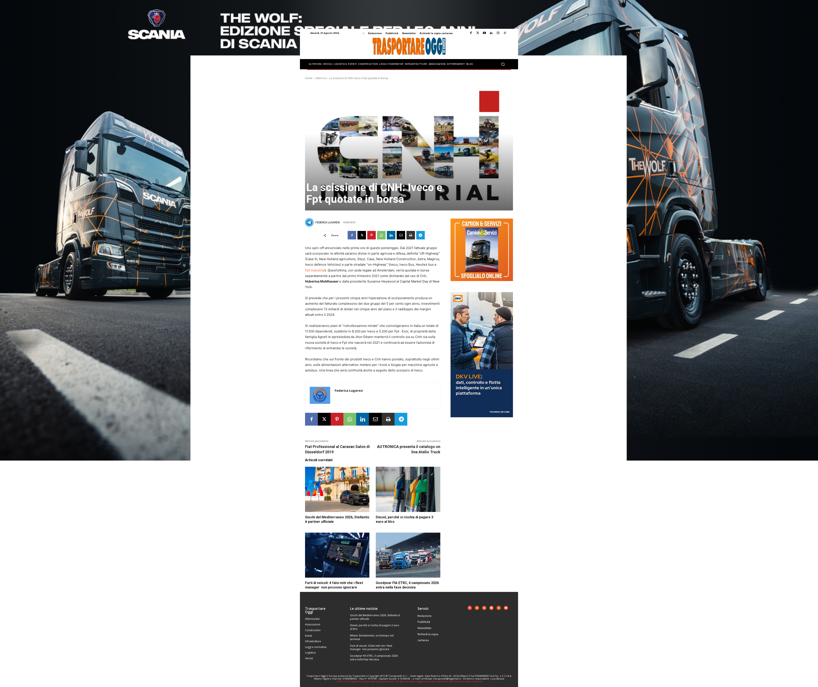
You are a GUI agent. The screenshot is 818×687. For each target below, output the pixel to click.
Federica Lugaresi (327, 222)
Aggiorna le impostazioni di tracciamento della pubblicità (449, 681)
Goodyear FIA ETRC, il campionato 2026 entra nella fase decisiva (374, 657)
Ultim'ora (321, 78)
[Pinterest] (371, 235)
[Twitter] (478, 33)
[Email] (401, 235)
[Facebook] (471, 33)
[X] (361, 235)
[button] (503, 64)
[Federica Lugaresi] (310, 222)
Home (309, 78)
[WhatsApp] (381, 235)
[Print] (410, 235)
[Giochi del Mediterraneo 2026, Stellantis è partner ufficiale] (337, 489)
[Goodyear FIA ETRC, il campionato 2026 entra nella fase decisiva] (408, 555)
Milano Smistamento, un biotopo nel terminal (372, 637)
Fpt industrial (315, 270)
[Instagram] (498, 33)
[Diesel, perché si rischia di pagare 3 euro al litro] (408, 489)
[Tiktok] (505, 33)
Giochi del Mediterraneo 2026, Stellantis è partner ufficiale (375, 617)
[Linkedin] (491, 33)
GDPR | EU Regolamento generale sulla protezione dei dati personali (375, 681)
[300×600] (482, 421)
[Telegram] (420, 235)
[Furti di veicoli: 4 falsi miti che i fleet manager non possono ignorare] (337, 555)
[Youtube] (484, 33)
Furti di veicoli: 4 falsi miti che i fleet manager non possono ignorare (371, 647)
